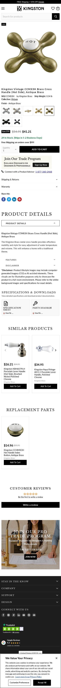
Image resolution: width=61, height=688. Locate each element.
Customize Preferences (19, 682)
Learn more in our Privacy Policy (28, 677)
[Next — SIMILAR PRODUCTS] (55, 350)
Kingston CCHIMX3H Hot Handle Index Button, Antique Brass (14, 452)
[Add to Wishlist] (57, 25)
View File (9, 313)
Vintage (14, 99)
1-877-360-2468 (43, 171)
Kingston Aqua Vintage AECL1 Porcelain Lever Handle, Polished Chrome (45, 373)
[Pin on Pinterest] (19, 199)
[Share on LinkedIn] (14, 199)
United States (29, 653)
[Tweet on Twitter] (9, 199)
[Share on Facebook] (3, 199)
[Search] (56, 16)
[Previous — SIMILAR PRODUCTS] (5, 350)
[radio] (6, 111)
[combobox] (26, 16)
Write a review (30, 504)
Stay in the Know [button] (15, 581)
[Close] (56, 658)
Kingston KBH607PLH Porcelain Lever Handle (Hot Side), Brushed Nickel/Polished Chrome (14, 373)
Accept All (42, 682)
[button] (30, 223)
